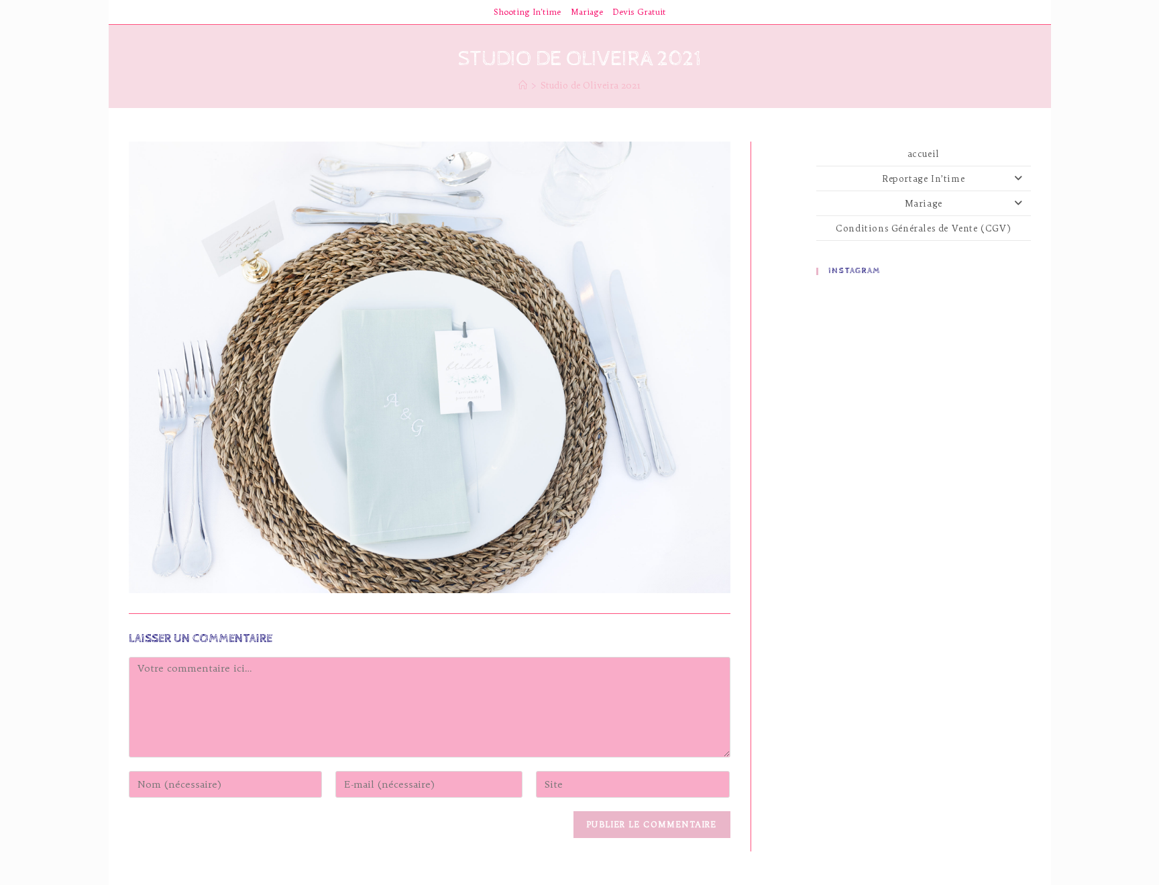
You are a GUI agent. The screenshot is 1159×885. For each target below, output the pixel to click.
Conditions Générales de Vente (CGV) (923, 228)
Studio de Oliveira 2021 (591, 85)
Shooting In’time (527, 12)
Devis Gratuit (639, 12)
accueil (923, 153)
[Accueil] (522, 85)
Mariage (587, 12)
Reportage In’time (923, 178)
